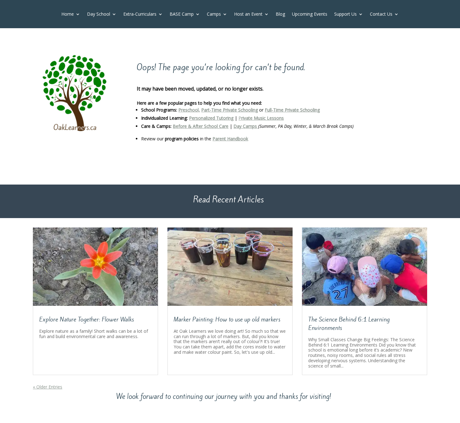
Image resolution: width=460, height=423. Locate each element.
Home (67, 14)
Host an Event (248, 14)
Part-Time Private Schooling (229, 110)
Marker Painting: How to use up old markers (227, 319)
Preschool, (189, 110)
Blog (280, 14)
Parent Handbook (230, 139)
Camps (214, 14)
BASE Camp (182, 14)
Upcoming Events (309, 14)
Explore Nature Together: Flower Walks (86, 319)
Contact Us (381, 14)
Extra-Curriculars (139, 14)
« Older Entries (47, 387)
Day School (98, 14)
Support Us (345, 14)
